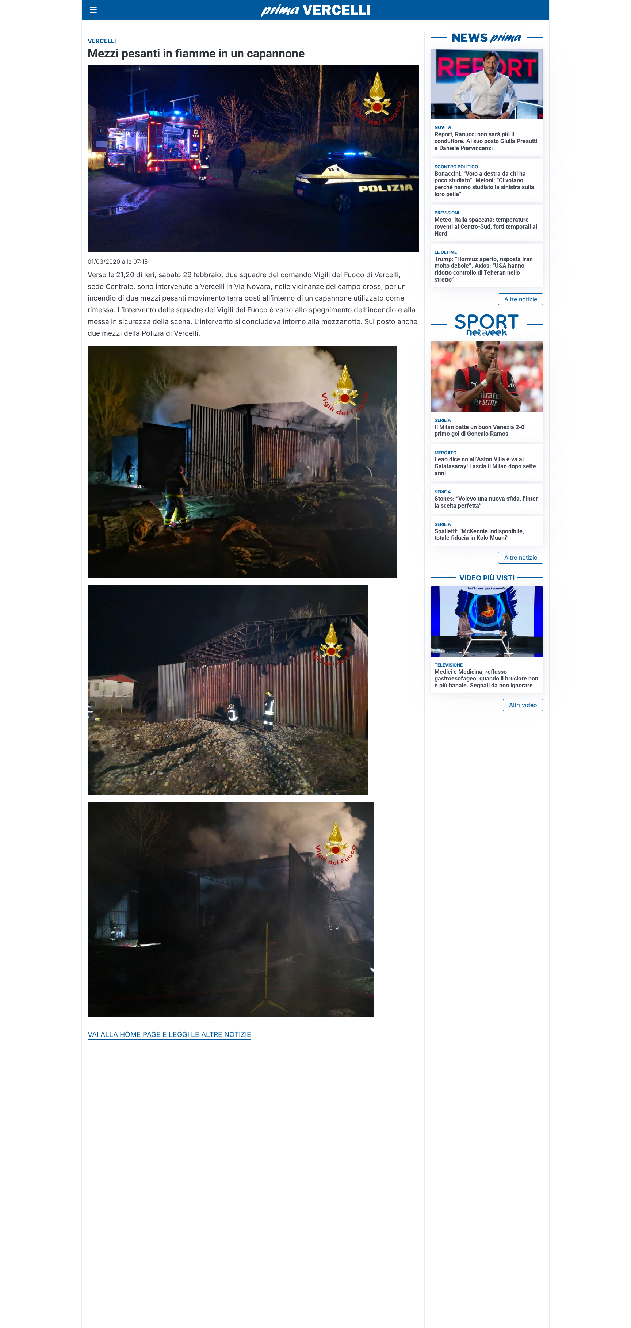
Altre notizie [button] (520, 299)
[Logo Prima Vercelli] (315, 10)
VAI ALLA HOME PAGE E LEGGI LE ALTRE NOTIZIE (169, 1034)
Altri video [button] (523, 705)
